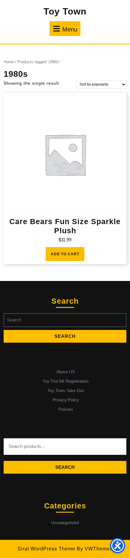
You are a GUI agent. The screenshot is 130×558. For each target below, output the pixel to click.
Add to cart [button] (65, 254)
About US (66, 371)
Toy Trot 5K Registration (66, 381)
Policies (65, 409)
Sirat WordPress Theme (46, 548)
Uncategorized (65, 522)
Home (9, 62)
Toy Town (65, 11)
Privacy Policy (66, 399)
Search (65, 467)
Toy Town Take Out (65, 390)
